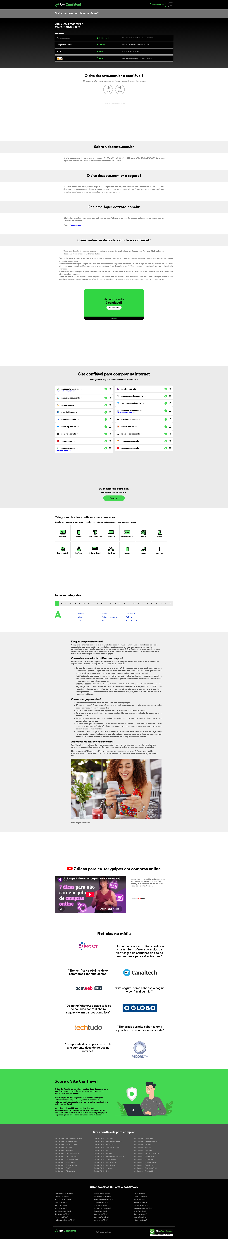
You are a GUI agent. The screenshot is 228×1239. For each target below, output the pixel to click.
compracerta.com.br (130, 441)
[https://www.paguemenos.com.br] (170, 448)
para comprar (125, 1132)
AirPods (81, 621)
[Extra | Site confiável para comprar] (58, 441)
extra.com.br (67, 441)
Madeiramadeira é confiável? (65, 1220)
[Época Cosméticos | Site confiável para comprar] (118, 396)
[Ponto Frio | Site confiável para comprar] (58, 434)
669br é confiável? (140, 1211)
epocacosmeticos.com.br (132, 396)
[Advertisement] (114, 122)
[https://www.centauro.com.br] (110, 448)
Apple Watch (130, 613)
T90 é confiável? (139, 1193)
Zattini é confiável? (61, 1217)
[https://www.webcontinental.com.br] (170, 403)
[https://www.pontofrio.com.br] (110, 434)
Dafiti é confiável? (61, 1208)
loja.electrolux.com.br (130, 434)
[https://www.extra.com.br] (110, 441)
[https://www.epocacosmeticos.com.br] (170, 396)
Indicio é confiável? (140, 1220)
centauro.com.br (69, 448)
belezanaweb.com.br (130, 411)
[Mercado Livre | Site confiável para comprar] (66, 391)
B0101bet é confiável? (141, 1202)
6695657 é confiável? (101, 1202)
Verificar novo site (158, 5)
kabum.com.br (127, 427)
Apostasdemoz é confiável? (143, 1208)
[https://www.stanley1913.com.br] (170, 419)
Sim (108, 91)
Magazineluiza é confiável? (64, 1193)
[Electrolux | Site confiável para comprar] (118, 434)
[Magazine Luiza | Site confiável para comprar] (58, 398)
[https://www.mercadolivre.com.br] (110, 389)
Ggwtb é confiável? (101, 1214)
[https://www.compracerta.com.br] (170, 441)
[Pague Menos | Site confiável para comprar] (118, 448)
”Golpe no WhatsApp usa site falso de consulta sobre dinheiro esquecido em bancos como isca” (88, 1009)
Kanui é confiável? (61, 1202)
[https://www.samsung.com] (110, 427)
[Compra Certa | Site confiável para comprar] (118, 441)
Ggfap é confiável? (140, 1196)
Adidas (104, 613)
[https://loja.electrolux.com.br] (170, 434)
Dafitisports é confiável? (63, 1199)
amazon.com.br (68, 405)
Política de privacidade (103, 1232)
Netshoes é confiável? (62, 1214)
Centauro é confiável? (101, 1217)
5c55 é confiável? (140, 1199)
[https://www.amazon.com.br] (110, 405)
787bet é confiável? (101, 1220)
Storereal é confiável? (101, 1205)
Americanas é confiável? (63, 1211)
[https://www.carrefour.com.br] (110, 419)
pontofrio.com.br (69, 434)
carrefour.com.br (69, 419)
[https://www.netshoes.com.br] (170, 389)
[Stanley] (118, 420)
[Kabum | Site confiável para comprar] (118, 427)
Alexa (80, 617)
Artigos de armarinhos (109, 617)
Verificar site (114, 498)
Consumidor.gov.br (117, 679)
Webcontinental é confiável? (104, 1199)
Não (120, 91)
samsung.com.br (69, 427)
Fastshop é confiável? (141, 1205)
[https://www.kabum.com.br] (170, 427)
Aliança (104, 621)
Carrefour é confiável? (62, 1196)
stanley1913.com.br (129, 419)
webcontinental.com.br (131, 403)
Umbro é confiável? (140, 1214)
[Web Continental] (118, 404)
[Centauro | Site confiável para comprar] (64, 450)
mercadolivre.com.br (70, 389)
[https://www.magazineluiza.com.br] (110, 398)
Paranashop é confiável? (102, 1196)
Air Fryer (129, 617)
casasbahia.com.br (69, 412)
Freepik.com (86, 823)
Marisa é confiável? (100, 1211)
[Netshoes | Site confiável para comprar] (118, 389)
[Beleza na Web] (126, 413)
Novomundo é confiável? (102, 1193)
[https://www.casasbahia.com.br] (110, 412)
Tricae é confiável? (61, 1205)
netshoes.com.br (128, 389)
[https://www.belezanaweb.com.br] (170, 411)
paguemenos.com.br (130, 448)
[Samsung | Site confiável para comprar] (58, 427)
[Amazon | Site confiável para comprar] (58, 405)
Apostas (81, 613)
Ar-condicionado (132, 621)
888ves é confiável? (140, 1217)
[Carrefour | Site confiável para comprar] (58, 420)
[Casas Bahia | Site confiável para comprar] (58, 413)
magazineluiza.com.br (71, 398)
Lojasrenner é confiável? (102, 1208)
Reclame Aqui (75, 225)
